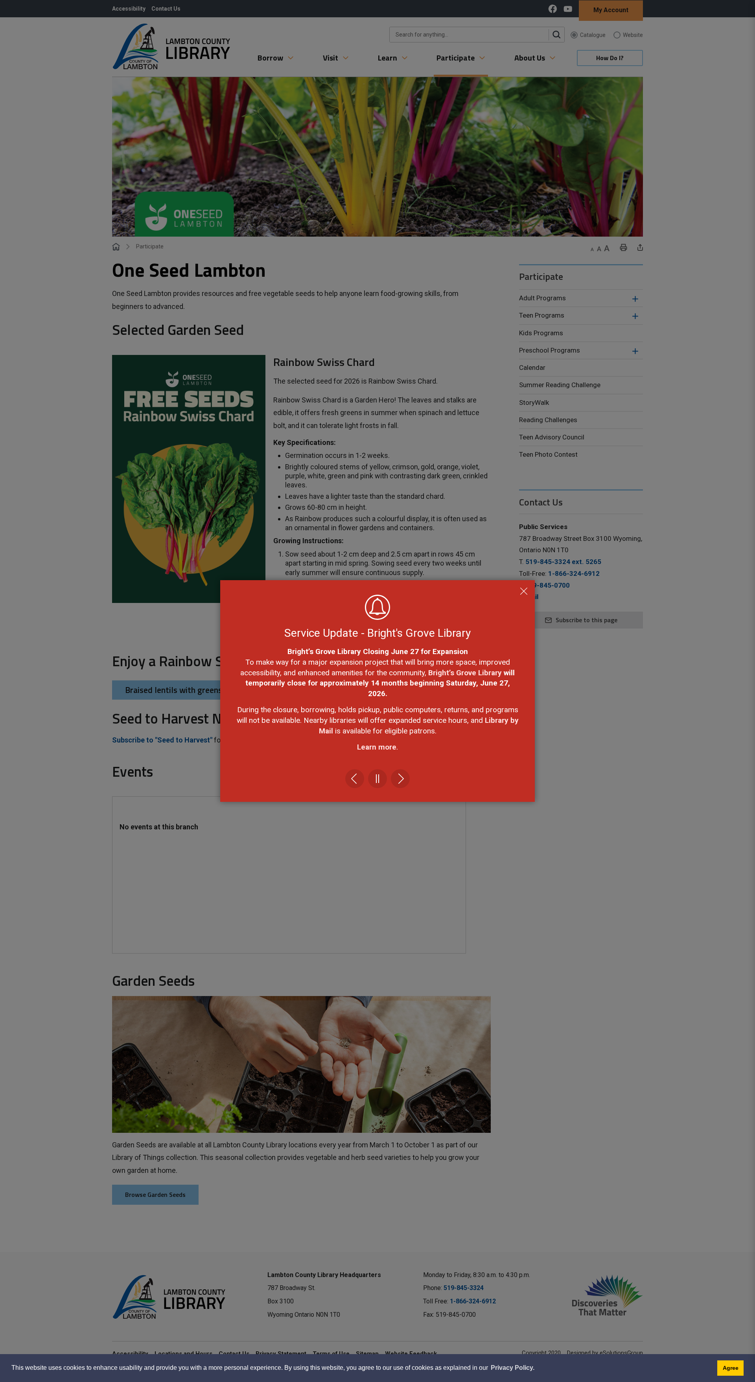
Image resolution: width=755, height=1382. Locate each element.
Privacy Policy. (512, 1367)
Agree (730, 1368)
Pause (377, 778)
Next (400, 778)
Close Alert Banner (523, 591)
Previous (354, 778)
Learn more (376, 747)
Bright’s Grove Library (465, 672)
